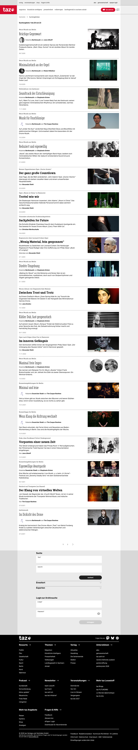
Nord (21, 669)
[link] (23, 9)
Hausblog (74, 653)
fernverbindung (25, 689)
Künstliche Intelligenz (53, 653)
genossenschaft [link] (103, 3)
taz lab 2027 (75, 699)
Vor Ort (73, 689)
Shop (21, 722)
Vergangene (75, 695)
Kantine (22, 719)
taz (25, 638)
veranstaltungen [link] (29, 3)
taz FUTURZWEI (102, 690)
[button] (118, 10)
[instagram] (117, 639)
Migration (48, 650)
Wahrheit (22, 673)
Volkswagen (49, 660)
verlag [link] (21, 3)
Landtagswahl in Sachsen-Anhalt (55, 664)
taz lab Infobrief (51, 695)
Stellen (73, 660)
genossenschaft (102, 653)
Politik (21, 650)
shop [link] (38, 3)
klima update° (24, 692)
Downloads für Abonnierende (56, 725)
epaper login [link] (113, 3)
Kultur (21, 660)
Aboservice (49, 718)
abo (97, 650)
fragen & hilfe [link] (45, 3)
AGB (100, 737)
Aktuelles (74, 650)
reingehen (23, 702)
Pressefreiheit (50, 656)
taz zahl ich (100, 656)
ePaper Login (50, 721)
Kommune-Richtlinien (101, 734)
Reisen (21, 716)
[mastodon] (108, 639)
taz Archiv (100, 696)
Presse (73, 663)
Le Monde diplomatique (105, 693)
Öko (20, 653)
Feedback (48, 715)
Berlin (21, 666)
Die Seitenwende (77, 656)
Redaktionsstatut (85, 734)
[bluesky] (112, 639)
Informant (74, 737)
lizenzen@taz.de (33, 737)
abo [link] (95, 3)
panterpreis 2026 (102, 666)
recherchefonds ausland (105, 660)
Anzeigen (22, 725)
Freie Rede (23, 699)
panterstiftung (101, 663)
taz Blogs (99, 686)
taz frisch (48, 689)
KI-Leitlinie (114, 734)
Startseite (22, 17)
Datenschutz (84, 737)
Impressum (93, 737)
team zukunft (49, 686)
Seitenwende (107, 737)
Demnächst (75, 686)
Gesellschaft (23, 656)
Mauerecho (23, 695)
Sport (21, 663)
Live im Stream (76, 692)
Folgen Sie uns (100, 638)
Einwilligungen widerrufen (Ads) (82, 740)
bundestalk (23, 686)
